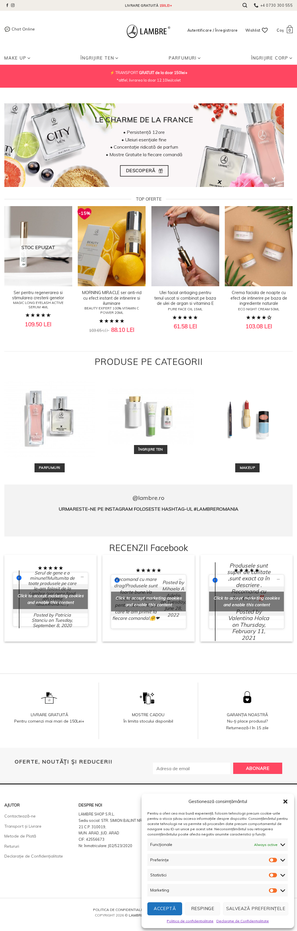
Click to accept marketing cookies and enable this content (50, 599)
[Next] (282, 261)
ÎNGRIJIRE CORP (269, 58)
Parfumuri (183, 58)
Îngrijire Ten (97, 58)
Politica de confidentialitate (190, 921)
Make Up (15, 58)
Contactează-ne (20, 816)
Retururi (11, 846)
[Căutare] (244, 5)
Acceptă (165, 908)
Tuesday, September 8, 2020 (53, 622)
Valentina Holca (248, 618)
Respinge (202, 908)
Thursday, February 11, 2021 (248, 631)
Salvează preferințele (255, 908)
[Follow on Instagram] (13, 5)
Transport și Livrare (22, 826)
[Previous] (14, 261)
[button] (285, 801)
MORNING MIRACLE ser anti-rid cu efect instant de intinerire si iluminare (112, 302)
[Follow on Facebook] (7, 5)
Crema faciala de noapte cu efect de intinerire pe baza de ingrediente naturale (259, 300)
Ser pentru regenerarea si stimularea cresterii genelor (38, 299)
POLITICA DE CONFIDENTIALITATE (121, 909)
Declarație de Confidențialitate (242, 921)
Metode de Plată (20, 836)
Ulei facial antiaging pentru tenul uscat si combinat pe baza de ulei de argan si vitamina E (185, 300)
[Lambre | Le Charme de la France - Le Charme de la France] (148, 31)
